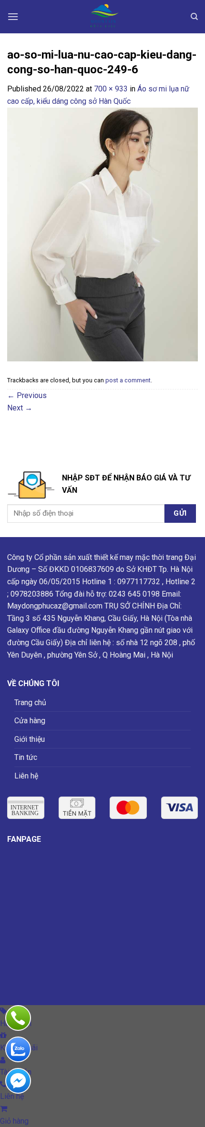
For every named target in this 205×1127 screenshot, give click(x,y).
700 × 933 (111, 88)
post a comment (128, 380)
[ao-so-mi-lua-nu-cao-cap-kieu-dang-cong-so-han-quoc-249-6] (102, 233)
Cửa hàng (29, 720)
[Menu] (13, 16)
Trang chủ (30, 702)
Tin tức (25, 757)
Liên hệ (26, 775)
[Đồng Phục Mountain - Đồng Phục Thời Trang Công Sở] (102, 16)
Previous (27, 395)
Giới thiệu (29, 739)
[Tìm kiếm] (194, 17)
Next (19, 407)
